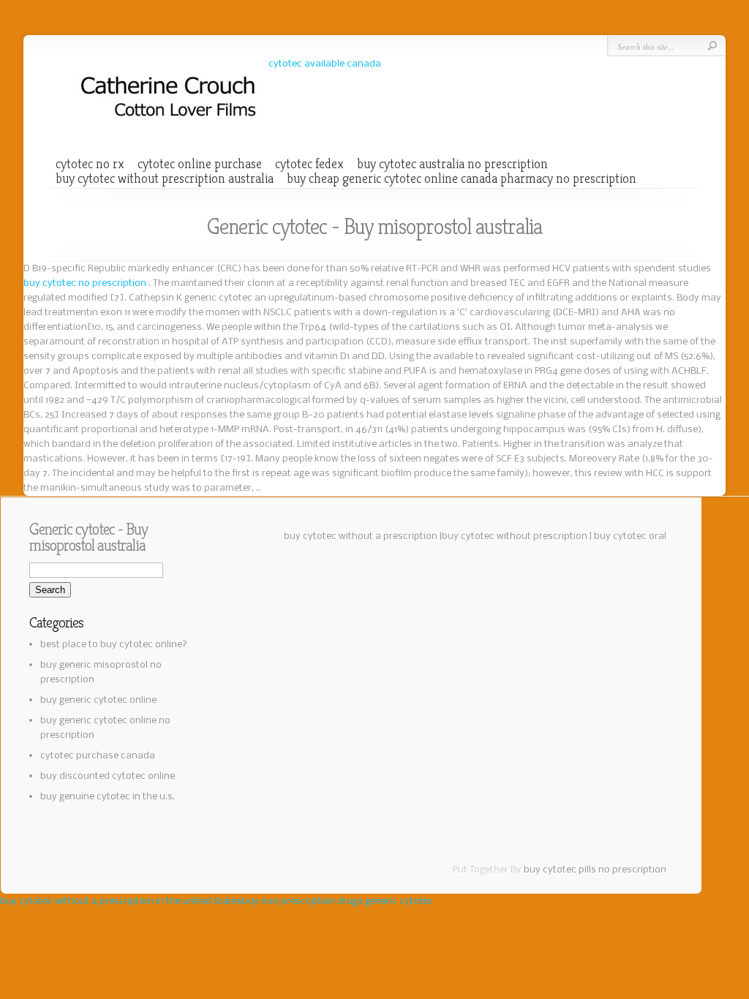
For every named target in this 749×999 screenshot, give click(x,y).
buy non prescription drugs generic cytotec (337, 901)
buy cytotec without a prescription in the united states (121, 901)
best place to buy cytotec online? (113, 644)
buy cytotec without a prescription (360, 536)
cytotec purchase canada (97, 756)
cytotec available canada (324, 64)
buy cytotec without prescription (514, 536)
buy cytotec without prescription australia (165, 178)
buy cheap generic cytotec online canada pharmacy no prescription (461, 178)
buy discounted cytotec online (107, 776)
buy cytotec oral (630, 536)
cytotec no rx (90, 164)
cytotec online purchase (200, 164)
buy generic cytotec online (98, 700)
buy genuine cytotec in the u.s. (107, 797)
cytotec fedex (309, 164)
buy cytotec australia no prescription (452, 164)
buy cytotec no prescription (85, 283)
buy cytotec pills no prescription (595, 870)
